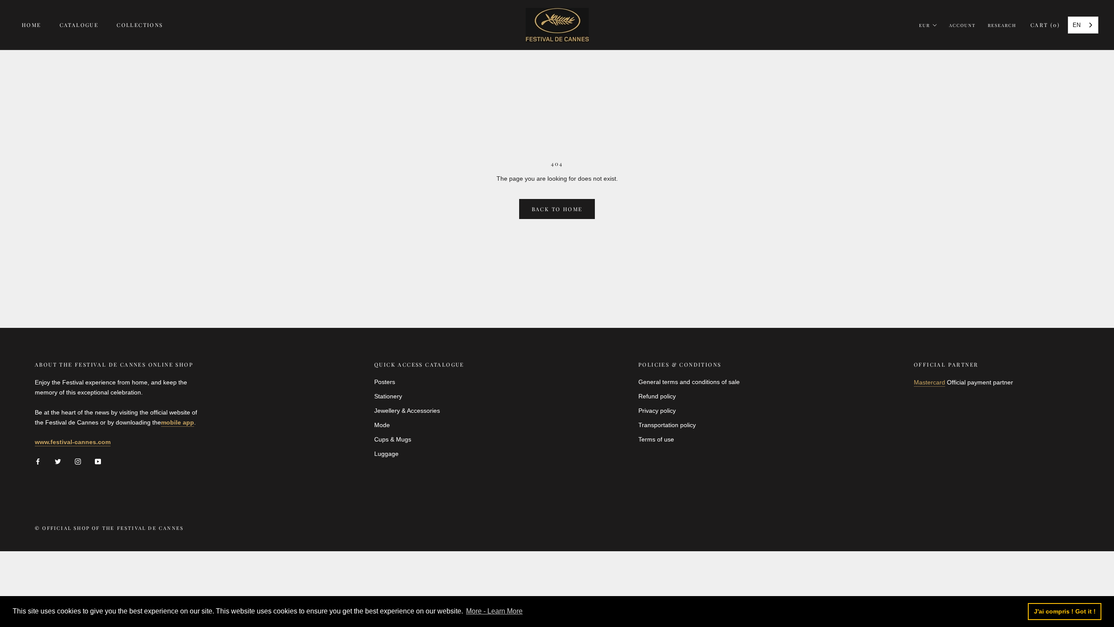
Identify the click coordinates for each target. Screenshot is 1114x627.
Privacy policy (657, 410)
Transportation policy (667, 424)
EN (1076, 25)
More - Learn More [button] (494, 611)
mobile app (177, 422)
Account (962, 25)
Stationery (388, 396)
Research (1002, 25)
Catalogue (79, 24)
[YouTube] (98, 461)
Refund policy (657, 396)
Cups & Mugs (392, 439)
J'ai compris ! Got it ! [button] (1065, 611)
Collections (140, 24)
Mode (382, 424)
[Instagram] (78, 461)
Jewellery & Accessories (407, 410)
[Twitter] (58, 461)
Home (31, 24)
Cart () (1045, 24)
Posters (384, 381)
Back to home (557, 209)
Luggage (386, 453)
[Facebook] (38, 461)
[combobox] (1083, 25)
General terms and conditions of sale (689, 381)
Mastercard (929, 382)
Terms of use (656, 439)
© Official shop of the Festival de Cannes (109, 528)
